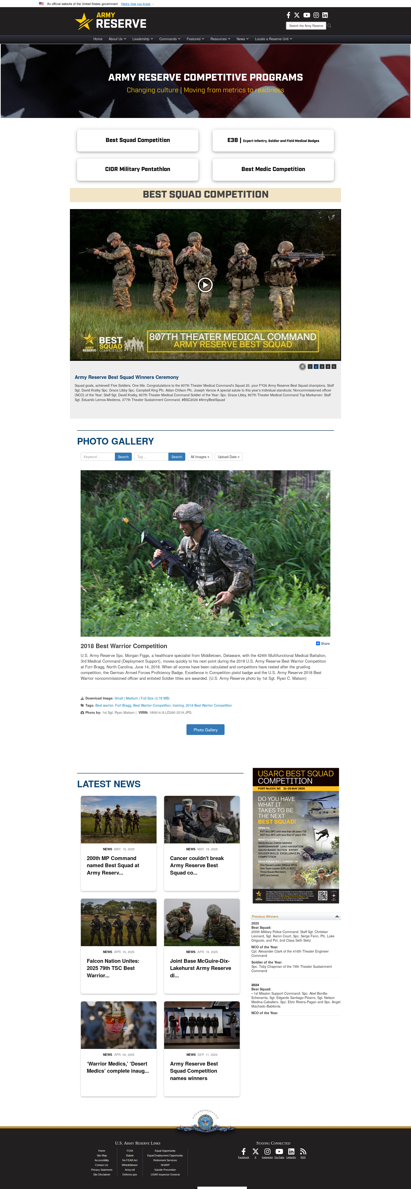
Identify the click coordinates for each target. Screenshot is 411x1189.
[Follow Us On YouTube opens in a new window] (279, 1153)
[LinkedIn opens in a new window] (325, 14)
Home (98, 38)
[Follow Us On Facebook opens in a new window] (244, 1153)
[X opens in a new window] (297, 14)
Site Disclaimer (101, 1174)
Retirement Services (165, 1160)
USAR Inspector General (165, 1174)
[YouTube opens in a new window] (306, 14)
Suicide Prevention (165, 1169)
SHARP (165, 1165)
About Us (115, 38)
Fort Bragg (123, 705)
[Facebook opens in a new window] (288, 14)
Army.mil (130, 1169)
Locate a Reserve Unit (272, 38)
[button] (138, 3)
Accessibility (102, 1160)
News (241, 38)
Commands (168, 38)
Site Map (102, 1155)
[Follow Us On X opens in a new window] (255, 1153)
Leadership (140, 38)
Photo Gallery (206, 730)
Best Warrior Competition (152, 705)
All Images (199, 456)
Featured (194, 38)
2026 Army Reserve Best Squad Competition (125, 376)
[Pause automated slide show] (302, 366)
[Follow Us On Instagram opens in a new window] (267, 1153)
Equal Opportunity (165, 1150)
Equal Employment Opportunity (165, 1155)
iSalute (130, 1155)
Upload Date (228, 456)
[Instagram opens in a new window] (316, 14)
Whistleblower (130, 1165)
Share (325, 643)
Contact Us (101, 1165)
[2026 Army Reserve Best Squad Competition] (205, 285)
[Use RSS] (303, 1153)
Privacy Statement (101, 1169)
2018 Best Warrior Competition (209, 705)
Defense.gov (129, 1174)
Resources (218, 38)
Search (123, 456)
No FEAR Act (129, 1160)
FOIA (130, 1150)
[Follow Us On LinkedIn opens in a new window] (291, 1153)
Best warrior (104, 705)
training (178, 705)
